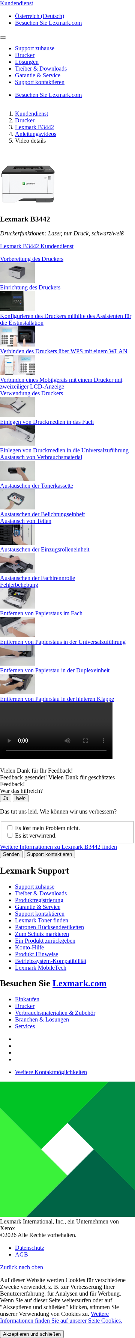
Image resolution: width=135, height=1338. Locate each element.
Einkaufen (27, 999)
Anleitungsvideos (35, 134)
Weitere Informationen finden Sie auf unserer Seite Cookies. (61, 1317)
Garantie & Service (37, 907)
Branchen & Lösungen (42, 1019)
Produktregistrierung (39, 900)
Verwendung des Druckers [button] (31, 393)
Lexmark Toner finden (41, 920)
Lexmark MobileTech (40, 967)
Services (25, 1026)
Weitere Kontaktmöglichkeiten (51, 1072)
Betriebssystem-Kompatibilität (50, 961)
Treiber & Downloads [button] (41, 68)
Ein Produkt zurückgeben (45, 940)
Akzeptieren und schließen (32, 1334)
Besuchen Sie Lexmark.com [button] (48, 23)
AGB (21, 1254)
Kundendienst (31, 113)
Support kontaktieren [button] (39, 82)
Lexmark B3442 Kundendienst (37, 246)
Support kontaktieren (49, 854)
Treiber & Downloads (41, 893)
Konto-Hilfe (29, 947)
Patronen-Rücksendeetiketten (49, 927)
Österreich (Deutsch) (39, 16)
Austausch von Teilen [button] (25, 521)
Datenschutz (29, 1248)
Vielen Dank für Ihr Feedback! (36, 770)
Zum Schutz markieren (42, 934)
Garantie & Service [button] (37, 75)
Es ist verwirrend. (36, 835)
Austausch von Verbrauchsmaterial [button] (41, 457)
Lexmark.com (79, 983)
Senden (11, 854)
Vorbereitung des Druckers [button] (31, 259)
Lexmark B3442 (34, 127)
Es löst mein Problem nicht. (47, 828)
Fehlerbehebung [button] (19, 585)
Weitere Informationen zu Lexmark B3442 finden (58, 847)
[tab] (67, 259)
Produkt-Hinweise (36, 954)
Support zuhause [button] (34, 48)
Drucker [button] (24, 55)
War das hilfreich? (21, 791)
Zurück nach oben (21, 1267)
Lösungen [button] (27, 62)
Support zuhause (34, 886)
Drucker (24, 120)
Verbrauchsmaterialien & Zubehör (55, 1013)
